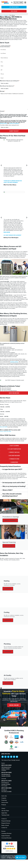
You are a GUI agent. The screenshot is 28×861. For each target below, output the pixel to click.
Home (1, 15)
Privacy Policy (3, 123)
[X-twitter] (8, 757)
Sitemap (8, 856)
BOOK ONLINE (14, 11)
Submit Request (14, 131)
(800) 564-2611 (13, 701)
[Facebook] (2, 757)
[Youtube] (17, 757)
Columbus (6, 15)
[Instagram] (5, 757)
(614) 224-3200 (3, 427)
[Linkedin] (11, 757)
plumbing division (14, 361)
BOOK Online (14, 705)
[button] (12, 3)
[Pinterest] (14, 757)
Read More (7, 232)
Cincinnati (3, 778)
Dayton (3, 763)
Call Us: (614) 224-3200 (5, 431)
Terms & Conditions (14, 123)
